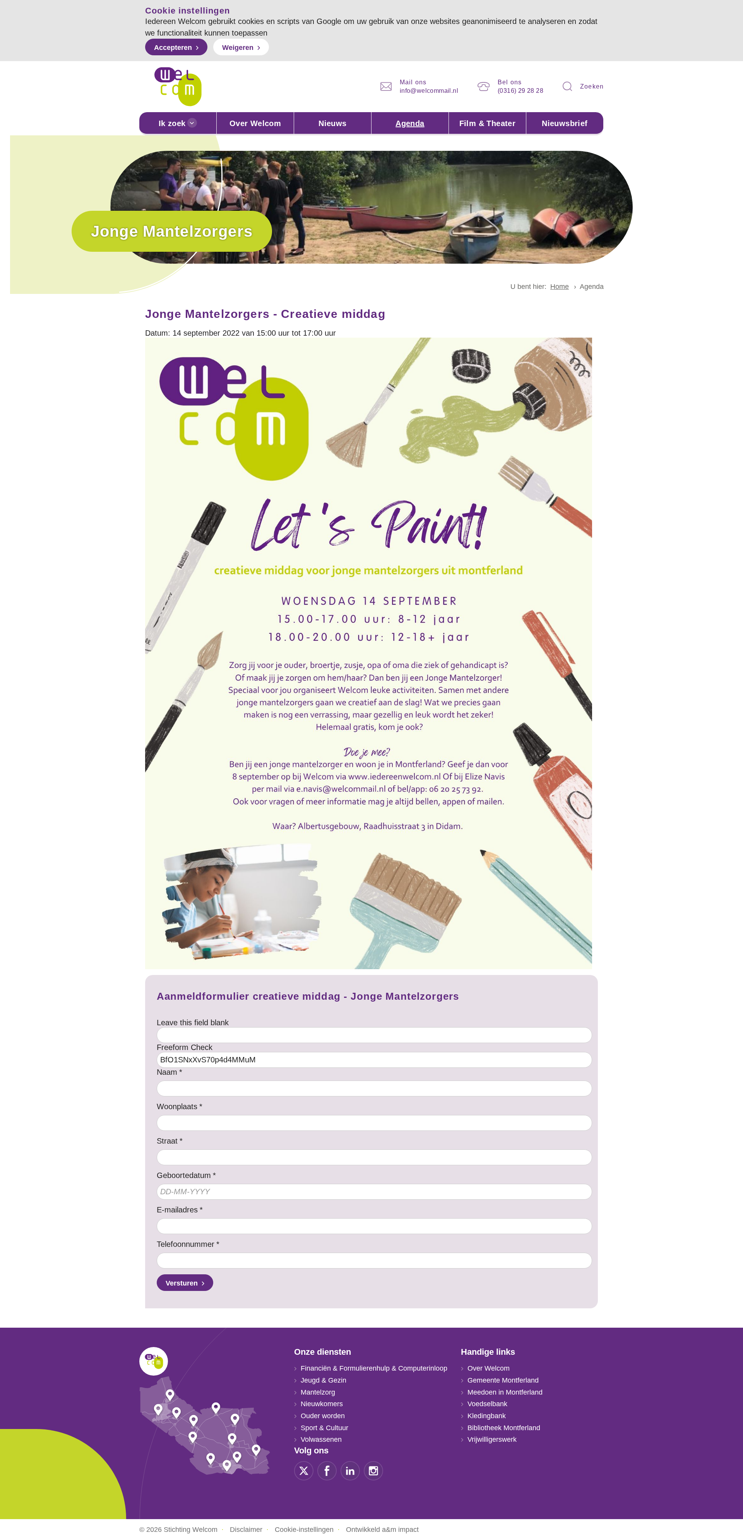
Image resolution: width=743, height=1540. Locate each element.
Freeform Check (184, 1047)
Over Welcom (255, 123)
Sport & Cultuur (324, 1428)
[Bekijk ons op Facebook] (327, 1470)
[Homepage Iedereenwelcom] (178, 86)
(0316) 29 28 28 (520, 90)
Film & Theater (487, 123)
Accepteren (173, 47)
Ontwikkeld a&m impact (382, 1529)
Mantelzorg (318, 1392)
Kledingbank (486, 1416)
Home (559, 286)
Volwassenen (321, 1439)
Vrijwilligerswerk (492, 1439)
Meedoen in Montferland (505, 1392)
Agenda (409, 123)
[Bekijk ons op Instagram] (373, 1470)
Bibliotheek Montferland (503, 1428)
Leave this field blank (193, 1022)
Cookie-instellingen (304, 1529)
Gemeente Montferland (503, 1380)
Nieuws (332, 123)
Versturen (182, 1283)
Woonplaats (177, 1106)
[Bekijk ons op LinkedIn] (350, 1470)
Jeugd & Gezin (323, 1380)
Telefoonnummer (185, 1244)
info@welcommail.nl (429, 90)
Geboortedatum (184, 1175)
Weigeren (237, 47)
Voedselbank (487, 1404)
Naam (167, 1072)
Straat (167, 1141)
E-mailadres (177, 1209)
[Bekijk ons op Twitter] (303, 1470)
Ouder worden (323, 1416)
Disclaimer (246, 1529)
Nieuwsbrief (564, 123)
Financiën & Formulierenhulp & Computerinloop (374, 1368)
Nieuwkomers (322, 1404)
